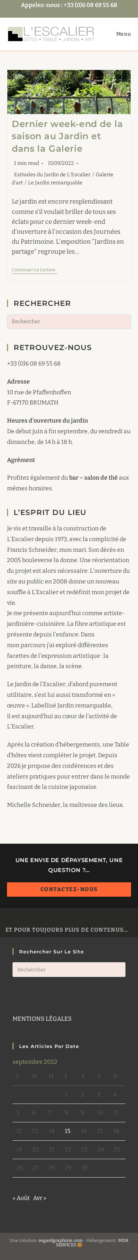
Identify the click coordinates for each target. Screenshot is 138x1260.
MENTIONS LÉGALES (42, 1018)
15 (68, 1130)
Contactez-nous (69, 889)
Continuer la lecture (34, 270)
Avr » (39, 1197)
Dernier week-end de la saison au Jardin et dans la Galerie (67, 136)
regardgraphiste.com (60, 1240)
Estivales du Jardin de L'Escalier (52, 175)
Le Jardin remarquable (55, 183)
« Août (21, 1197)
